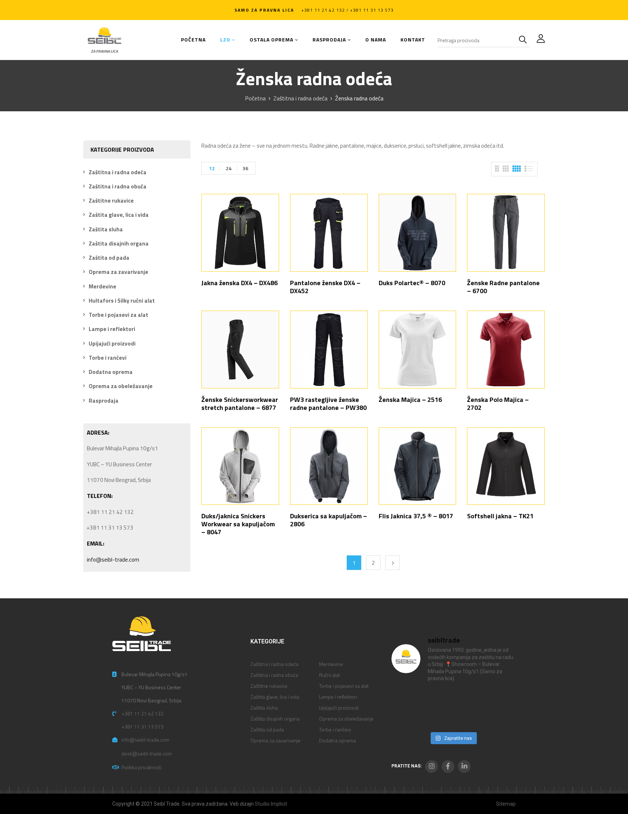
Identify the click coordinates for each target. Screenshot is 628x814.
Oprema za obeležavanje (121, 386)
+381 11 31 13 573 (142, 726)
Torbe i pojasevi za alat (118, 315)
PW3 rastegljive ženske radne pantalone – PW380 (328, 403)
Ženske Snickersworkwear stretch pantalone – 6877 (239, 403)
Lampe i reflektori (112, 329)
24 (229, 168)
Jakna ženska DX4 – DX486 (239, 283)
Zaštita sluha (106, 229)
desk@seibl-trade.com (146, 753)
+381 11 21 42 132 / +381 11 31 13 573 (347, 10)
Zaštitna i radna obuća (117, 186)
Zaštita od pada (109, 258)
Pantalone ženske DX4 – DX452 (325, 287)
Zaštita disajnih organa (119, 243)
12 (212, 168)
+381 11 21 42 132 (142, 713)
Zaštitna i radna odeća (300, 98)
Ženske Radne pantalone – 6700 (503, 287)
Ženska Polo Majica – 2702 (498, 403)
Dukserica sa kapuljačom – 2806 (328, 520)
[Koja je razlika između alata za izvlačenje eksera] (405, 699)
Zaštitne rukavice (111, 200)
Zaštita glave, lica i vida (119, 215)
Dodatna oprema (111, 372)
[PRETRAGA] (524, 40)
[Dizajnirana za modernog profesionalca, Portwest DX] (405, 718)
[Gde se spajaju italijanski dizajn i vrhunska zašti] (437, 718)
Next (392, 562)
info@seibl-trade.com (113, 559)
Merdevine (102, 286)
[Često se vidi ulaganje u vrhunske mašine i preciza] (500, 699)
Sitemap (506, 804)
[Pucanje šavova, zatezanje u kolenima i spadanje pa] (469, 699)
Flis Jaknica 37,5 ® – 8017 (416, 516)
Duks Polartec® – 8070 (412, 283)
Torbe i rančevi (107, 358)
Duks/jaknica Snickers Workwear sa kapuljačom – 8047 (238, 524)
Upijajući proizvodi (112, 343)
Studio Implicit (271, 804)
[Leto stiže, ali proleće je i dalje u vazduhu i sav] (437, 699)
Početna (255, 98)
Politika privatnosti (141, 767)
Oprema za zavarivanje (118, 272)
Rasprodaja (103, 400)
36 (245, 168)
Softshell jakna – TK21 (500, 516)
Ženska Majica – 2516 (410, 399)
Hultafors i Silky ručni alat (122, 300)
